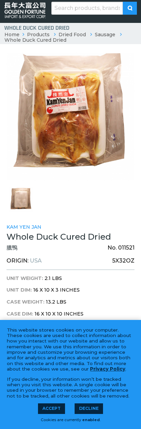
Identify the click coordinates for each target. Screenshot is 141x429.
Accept (51, 408)
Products (38, 34)
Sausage (105, 34)
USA (36, 260)
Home (12, 34)
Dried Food (72, 34)
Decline (89, 408)
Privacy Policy (107, 369)
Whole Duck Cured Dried (35, 40)
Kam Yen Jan (24, 227)
